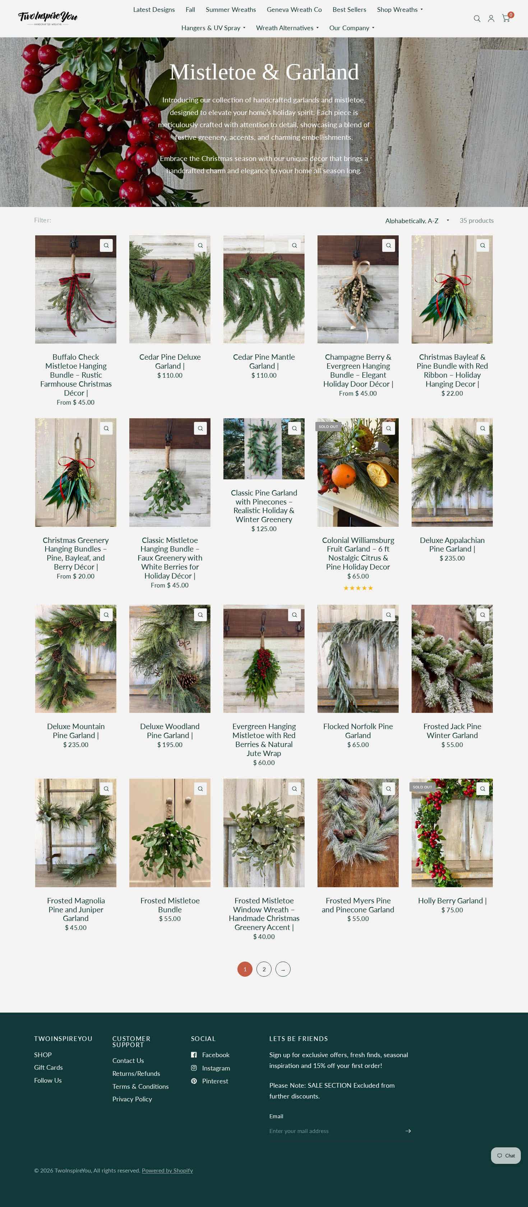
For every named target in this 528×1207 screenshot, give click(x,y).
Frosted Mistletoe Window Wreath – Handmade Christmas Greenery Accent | (264, 914)
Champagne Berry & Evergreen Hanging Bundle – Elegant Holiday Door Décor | (358, 370)
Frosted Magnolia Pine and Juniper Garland (76, 909)
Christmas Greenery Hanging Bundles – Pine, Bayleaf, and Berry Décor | (76, 553)
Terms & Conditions (140, 1086)
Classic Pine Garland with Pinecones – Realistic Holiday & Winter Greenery (264, 506)
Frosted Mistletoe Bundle (170, 905)
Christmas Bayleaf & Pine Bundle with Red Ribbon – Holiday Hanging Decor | (452, 370)
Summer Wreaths (231, 9)
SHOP (43, 1055)
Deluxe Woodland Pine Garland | (170, 731)
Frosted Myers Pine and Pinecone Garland (358, 905)
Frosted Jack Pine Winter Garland (452, 731)
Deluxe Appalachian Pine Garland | (452, 544)
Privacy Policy (132, 1099)
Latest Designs (154, 9)
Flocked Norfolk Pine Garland (358, 731)
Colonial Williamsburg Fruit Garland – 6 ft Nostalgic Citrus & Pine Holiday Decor (358, 553)
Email (276, 1116)
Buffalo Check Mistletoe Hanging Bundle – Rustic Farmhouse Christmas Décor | (76, 375)
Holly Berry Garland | (452, 900)
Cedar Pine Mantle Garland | (264, 361)
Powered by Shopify (167, 1170)
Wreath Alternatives (285, 28)
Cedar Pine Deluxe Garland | (170, 361)
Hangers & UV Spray (210, 28)
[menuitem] (154, 9)
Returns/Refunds (136, 1073)
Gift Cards (48, 1067)
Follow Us (48, 1080)
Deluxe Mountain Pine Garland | (76, 731)
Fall (190, 9)
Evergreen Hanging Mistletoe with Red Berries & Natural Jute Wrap (264, 739)
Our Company (349, 28)
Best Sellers (349, 9)
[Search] (477, 18)
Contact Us (128, 1060)
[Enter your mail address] (408, 1131)
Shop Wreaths (397, 9)
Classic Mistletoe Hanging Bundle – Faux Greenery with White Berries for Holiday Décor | (170, 558)
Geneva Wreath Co (294, 9)
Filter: (43, 220)
